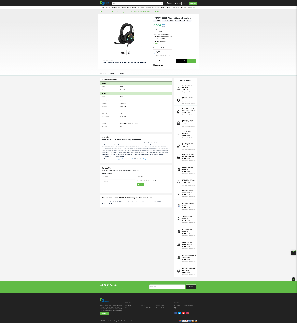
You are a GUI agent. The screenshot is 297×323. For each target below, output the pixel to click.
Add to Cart (182, 61)
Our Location (128, 305)
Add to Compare (158, 65)
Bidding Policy (144, 310)
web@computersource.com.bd (185, 305)
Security (183, 7)
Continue (140, 184)
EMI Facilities (128, 310)
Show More (155, 43)
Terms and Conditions (161, 307)
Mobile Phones (176, 7)
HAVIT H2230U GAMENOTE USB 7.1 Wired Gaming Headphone (188, 229)
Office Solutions (156, 7)
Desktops (108, 7)
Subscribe (190, 286)
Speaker (169, 7)
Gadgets (134, 7)
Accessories (140, 7)
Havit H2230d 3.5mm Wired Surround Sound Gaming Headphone (188, 168)
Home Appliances (191, 7)
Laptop (103, 7)
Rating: (139, 180)
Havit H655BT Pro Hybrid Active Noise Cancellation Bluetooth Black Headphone (189, 269)
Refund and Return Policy (146, 307)
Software (163, 7)
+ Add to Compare (188, 91)
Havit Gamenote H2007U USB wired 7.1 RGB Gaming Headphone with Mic (189, 243)
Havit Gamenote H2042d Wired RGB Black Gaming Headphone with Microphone (189, 256)
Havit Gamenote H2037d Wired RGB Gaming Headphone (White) (189, 203)
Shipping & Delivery (160, 305)
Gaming (129, 7)
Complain (104, 313)
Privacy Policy (128, 307)
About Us (143, 305)
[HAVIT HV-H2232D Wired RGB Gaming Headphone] (126, 33)
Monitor (124, 7)
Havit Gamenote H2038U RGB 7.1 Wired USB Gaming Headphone (188, 216)
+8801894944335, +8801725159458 (186, 308)
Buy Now (192, 61)
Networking (148, 7)
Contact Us (158, 310)
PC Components (116, 7)
